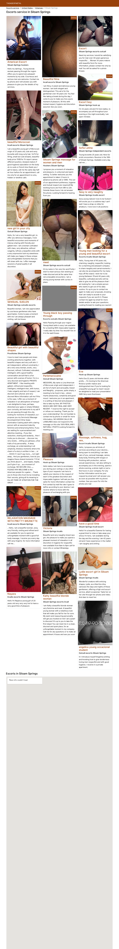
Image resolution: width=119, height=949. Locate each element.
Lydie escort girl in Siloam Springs (94, 573)
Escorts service (12, 8)
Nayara (11, 593)
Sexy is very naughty (91, 192)
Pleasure (48, 459)
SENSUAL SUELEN (18, 301)
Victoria (47, 528)
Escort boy (85, 102)
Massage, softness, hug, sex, (93, 439)
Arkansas (39, 8)
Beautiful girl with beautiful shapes (22, 349)
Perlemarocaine (52, 375)
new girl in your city (18, 228)
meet (46, 262)
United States (27, 8)
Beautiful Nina (51, 79)
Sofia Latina (86, 147)
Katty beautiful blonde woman (56, 597)
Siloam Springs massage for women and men (59, 161)
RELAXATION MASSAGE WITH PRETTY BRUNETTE (22, 519)
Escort (83, 48)
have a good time (89, 523)
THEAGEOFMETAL (13, 3)
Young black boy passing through (57, 314)
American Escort (17, 61)
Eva (81, 371)
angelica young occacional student (94, 648)
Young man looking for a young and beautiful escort (94, 252)
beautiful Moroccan (18, 142)
